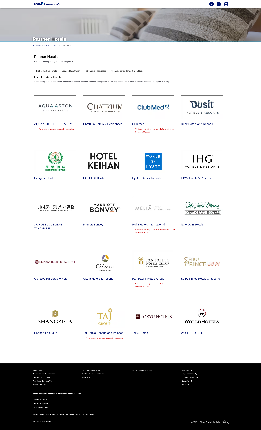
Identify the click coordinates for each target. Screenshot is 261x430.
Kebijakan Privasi (39, 399)
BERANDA (37, 45)
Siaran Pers (186, 381)
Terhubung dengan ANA (91, 370)
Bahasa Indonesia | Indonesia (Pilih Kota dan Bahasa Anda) (56, 393)
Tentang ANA (37, 370)
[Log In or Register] (226, 4)
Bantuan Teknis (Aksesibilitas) (93, 374)
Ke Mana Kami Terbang (41, 377)
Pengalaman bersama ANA (42, 381)
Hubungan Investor (189, 377)
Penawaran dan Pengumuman (44, 374)
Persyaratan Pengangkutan (142, 370)
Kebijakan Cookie (39, 403)
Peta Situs (86, 377)
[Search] (211, 4)
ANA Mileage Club (51, 45)
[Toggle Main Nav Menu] (219, 4)
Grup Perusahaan (188, 374)
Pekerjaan (185, 384)
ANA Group (186, 370)
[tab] (46, 71)
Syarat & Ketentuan (40, 408)
